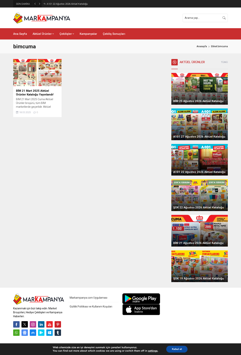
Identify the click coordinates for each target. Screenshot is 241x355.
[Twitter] (24, 324)
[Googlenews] (24, 332)
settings (153, 351)
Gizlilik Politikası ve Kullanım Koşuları (91, 306)
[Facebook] (16, 324)
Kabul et (177, 349)
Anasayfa (202, 46)
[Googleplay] (41, 332)
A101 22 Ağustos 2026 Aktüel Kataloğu (67, 3)
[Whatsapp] (16, 332)
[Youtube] (49, 324)
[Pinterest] (58, 324)
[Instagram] (33, 324)
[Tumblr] (58, 332)
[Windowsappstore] (49, 332)
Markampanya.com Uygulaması (88, 297)
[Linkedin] (41, 324)
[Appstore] (33, 332)
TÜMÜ (224, 62)
